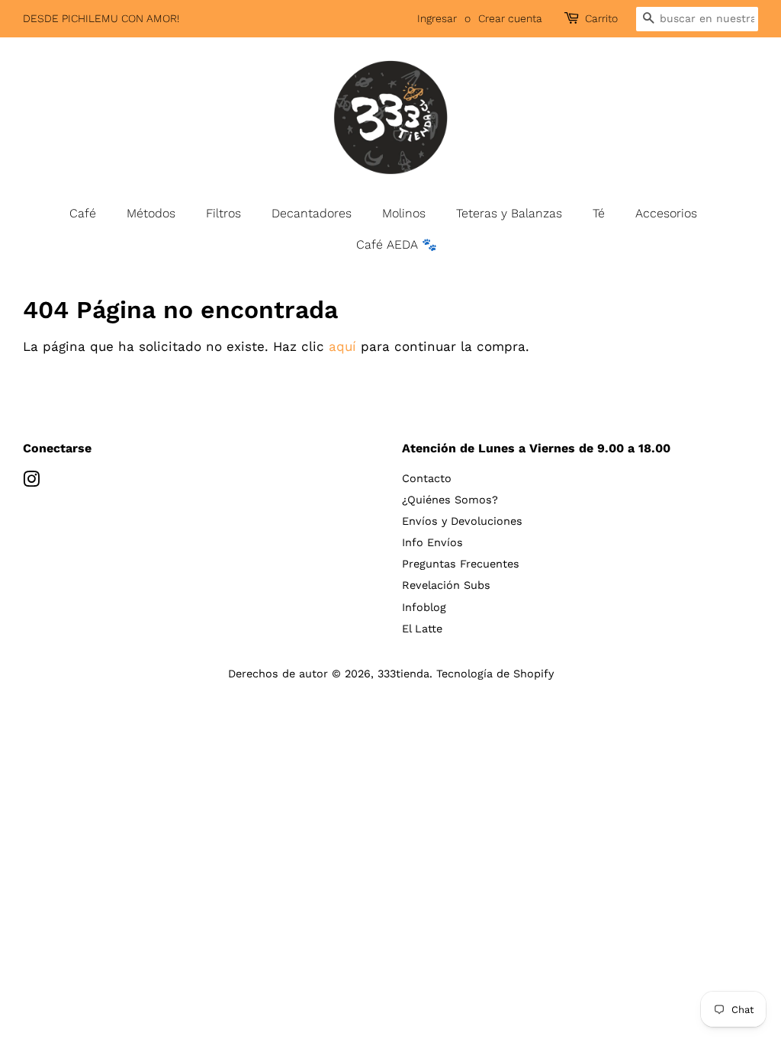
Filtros (223, 213)
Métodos (151, 213)
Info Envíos (432, 542)
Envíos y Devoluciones (462, 521)
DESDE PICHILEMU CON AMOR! (101, 18)
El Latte (422, 628)
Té (599, 213)
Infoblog (424, 607)
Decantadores (312, 213)
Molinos (404, 213)
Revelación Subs (446, 585)
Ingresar (437, 18)
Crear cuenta (510, 18)
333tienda (403, 673)
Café (82, 213)
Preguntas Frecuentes (460, 564)
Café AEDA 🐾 (396, 244)
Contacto (427, 478)
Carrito (601, 18)
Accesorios (666, 213)
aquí (342, 346)
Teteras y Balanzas (509, 213)
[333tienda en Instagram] (31, 482)
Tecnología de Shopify (495, 673)
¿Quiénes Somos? (450, 500)
